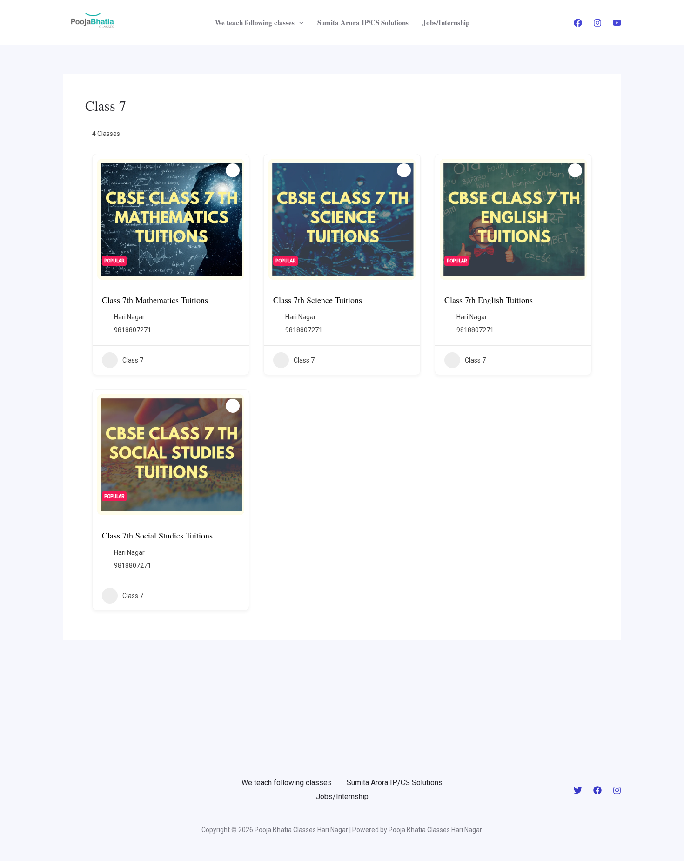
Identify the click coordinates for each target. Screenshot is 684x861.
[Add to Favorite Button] (233, 170)
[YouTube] (617, 23)
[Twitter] (578, 790)
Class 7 (132, 360)
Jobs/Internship (445, 22)
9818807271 (132, 330)
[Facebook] (578, 23)
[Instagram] (597, 23)
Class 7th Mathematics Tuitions (155, 299)
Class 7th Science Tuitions (317, 299)
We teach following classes (255, 22)
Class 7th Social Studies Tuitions (157, 535)
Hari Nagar (129, 317)
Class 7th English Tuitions (488, 299)
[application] (299, 22)
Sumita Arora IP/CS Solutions (363, 22)
